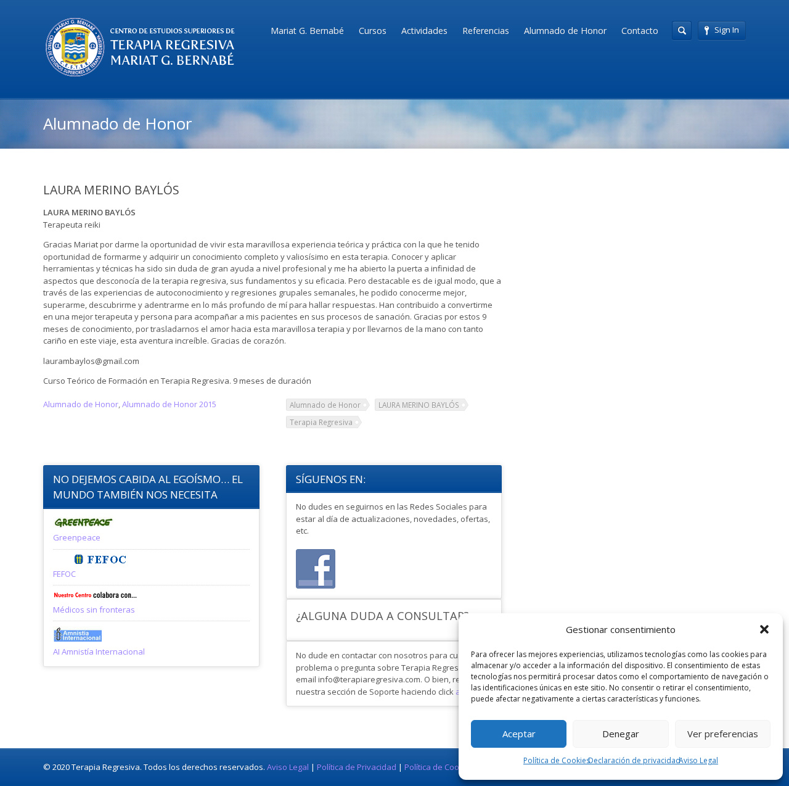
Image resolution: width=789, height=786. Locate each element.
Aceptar (519, 733)
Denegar (620, 733)
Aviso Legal (698, 760)
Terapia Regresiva (321, 422)
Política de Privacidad (356, 766)
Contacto (639, 30)
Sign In (726, 29)
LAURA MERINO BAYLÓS (418, 405)
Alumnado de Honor (565, 30)
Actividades (424, 30)
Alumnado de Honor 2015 (169, 404)
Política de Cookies (556, 760)
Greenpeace (76, 537)
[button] (764, 629)
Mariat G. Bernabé (307, 30)
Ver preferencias (722, 733)
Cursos (372, 30)
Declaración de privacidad (634, 760)
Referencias (485, 30)
